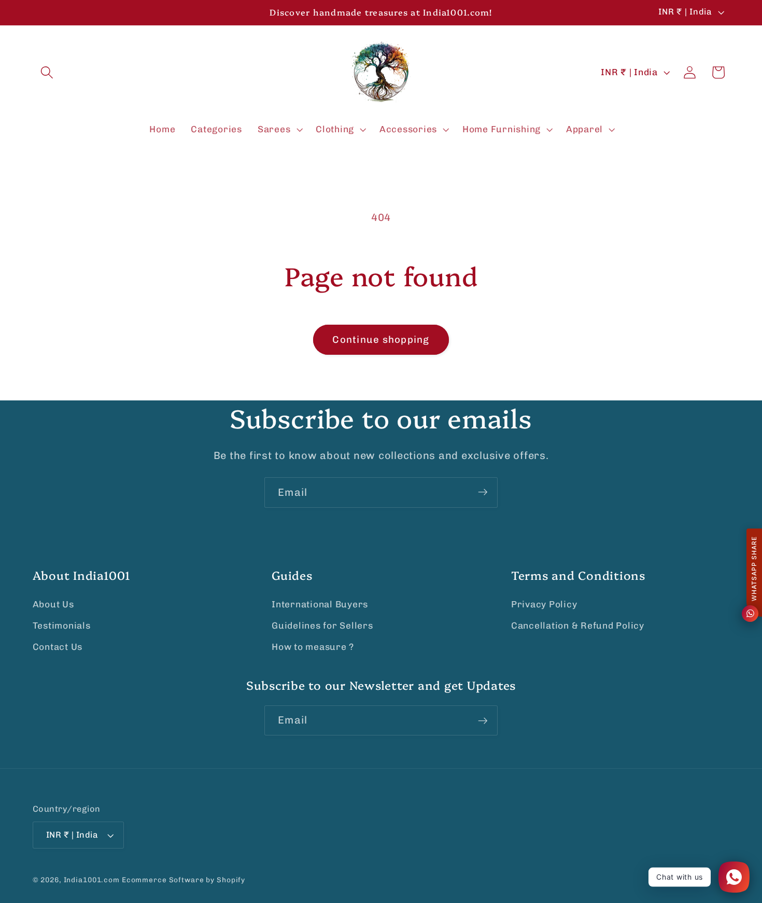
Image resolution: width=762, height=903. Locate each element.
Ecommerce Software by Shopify (183, 880)
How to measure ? (313, 647)
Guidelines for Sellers (322, 625)
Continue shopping (380, 339)
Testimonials (62, 625)
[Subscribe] (483, 492)
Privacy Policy (544, 604)
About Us (53, 604)
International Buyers (320, 604)
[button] (47, 72)
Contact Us (58, 647)
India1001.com (92, 880)
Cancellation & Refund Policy (577, 625)
